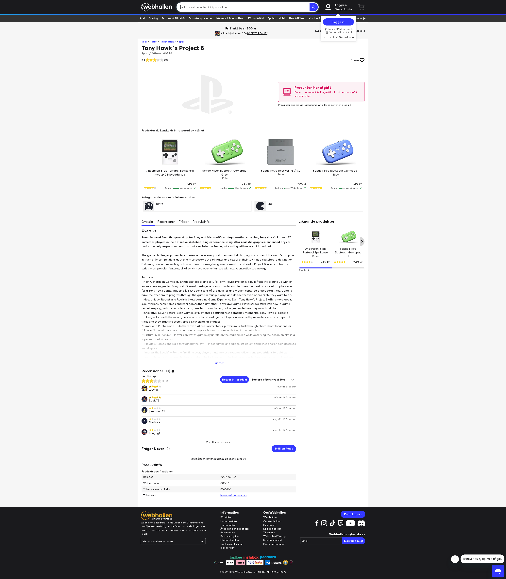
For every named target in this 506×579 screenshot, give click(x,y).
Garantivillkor (228, 524)
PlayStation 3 (168, 41)
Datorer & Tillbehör (173, 18)
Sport (182, 41)
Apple (271, 18)
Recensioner (166, 222)
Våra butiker (270, 517)
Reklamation (227, 532)
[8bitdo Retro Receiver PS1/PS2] (280, 152)
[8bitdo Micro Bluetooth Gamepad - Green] (225, 152)
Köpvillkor (226, 517)
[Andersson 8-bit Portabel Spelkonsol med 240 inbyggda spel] (170, 152)
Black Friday (227, 547)
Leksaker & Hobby (318, 18)
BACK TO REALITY (257, 33)
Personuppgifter (229, 536)
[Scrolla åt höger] (362, 241)
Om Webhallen (271, 521)
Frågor (184, 222)
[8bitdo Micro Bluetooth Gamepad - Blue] (336, 152)
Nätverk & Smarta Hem (230, 18)
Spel (142, 18)
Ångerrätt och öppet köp (234, 528)
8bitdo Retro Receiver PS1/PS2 (280, 170)
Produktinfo (201, 222)
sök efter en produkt (339, 104)
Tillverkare (269, 532)
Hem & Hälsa (296, 18)
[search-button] (314, 7)
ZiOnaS (154, 390)
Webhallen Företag (274, 536)
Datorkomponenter (200, 18)
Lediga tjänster (272, 528)
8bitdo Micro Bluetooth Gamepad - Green (348, 252)
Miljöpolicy (269, 524)
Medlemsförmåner (274, 543)
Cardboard (358, 30)
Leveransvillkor (229, 521)
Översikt (147, 222)
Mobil (282, 18)
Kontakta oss (353, 514)
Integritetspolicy (229, 539)
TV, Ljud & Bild (256, 18)
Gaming (153, 18)
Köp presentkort (272, 539)
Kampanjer (359, 18)
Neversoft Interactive (233, 495)
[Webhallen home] (156, 7)
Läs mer (219, 363)
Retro (153, 41)
